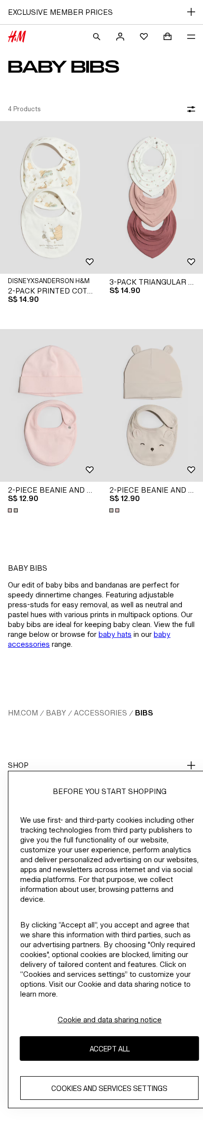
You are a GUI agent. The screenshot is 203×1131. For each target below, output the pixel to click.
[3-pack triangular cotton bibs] (152, 197)
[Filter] (189, 109)
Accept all (110, 1049)
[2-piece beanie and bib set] (51, 405)
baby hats (115, 634)
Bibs (144, 713)
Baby (56, 713)
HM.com (23, 713)
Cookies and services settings (109, 1088)
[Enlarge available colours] (14, 510)
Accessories (100, 713)
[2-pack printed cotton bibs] (51, 197)
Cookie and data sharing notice (110, 1019)
